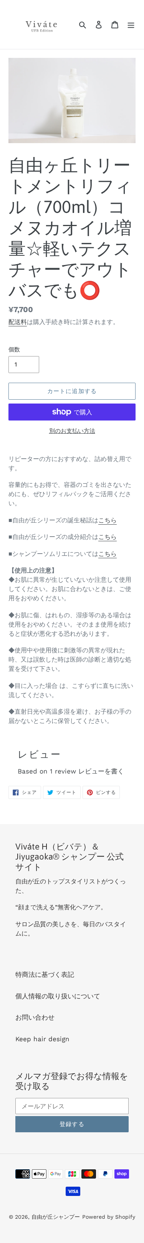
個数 (14, 349)
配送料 (17, 322)
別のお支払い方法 (72, 430)
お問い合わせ (35, 1017)
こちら (107, 520)
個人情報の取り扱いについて (57, 996)
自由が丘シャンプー (55, 1217)
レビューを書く (101, 771)
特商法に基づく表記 (44, 974)
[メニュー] (131, 25)
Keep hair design (42, 1039)
